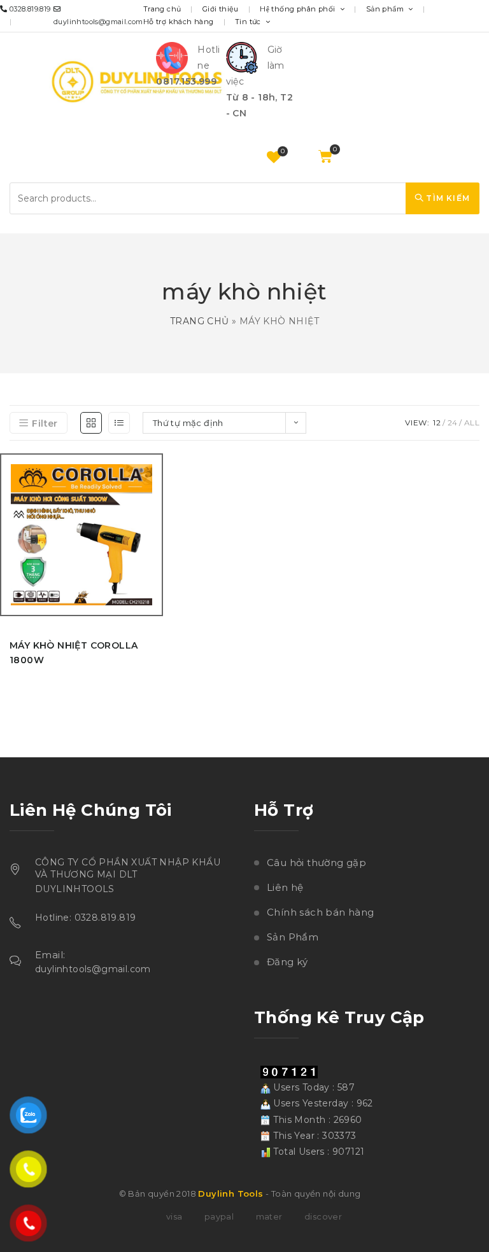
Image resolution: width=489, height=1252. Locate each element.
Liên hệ (285, 887)
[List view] (119, 423)
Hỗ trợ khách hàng (178, 21)
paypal (219, 1216)
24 (453, 422)
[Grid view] (91, 423)
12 (437, 422)
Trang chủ (162, 8)
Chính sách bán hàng (320, 912)
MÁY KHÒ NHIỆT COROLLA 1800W (74, 653)
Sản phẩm (386, 8)
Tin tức (249, 21)
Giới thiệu (220, 8)
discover (323, 1216)
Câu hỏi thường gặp (316, 862)
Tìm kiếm (446, 198)
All (471, 422)
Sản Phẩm (292, 937)
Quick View (157, 543)
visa (174, 1216)
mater (269, 1216)
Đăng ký (287, 962)
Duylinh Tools (230, 1193)
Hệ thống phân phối (298, 8)
